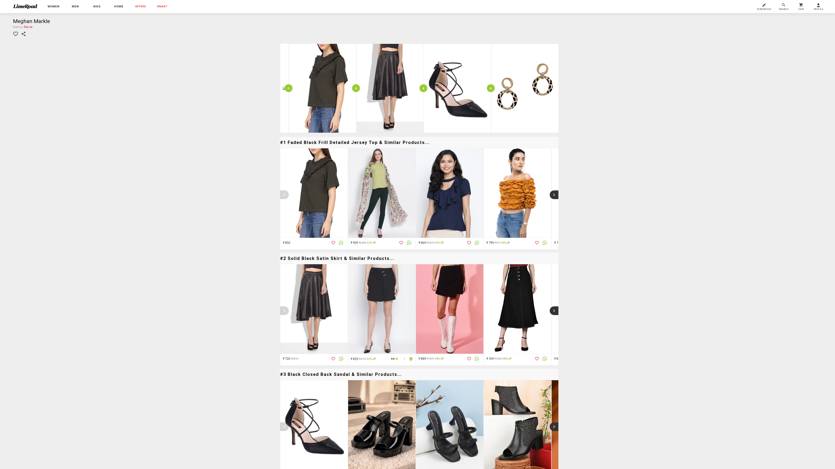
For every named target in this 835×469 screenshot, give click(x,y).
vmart (162, 6)
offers (140, 6)
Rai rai (28, 27)
